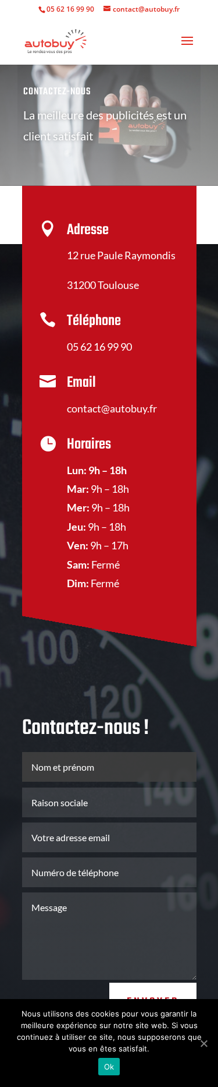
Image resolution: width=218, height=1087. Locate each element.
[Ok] (203, 1043)
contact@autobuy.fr (112, 408)
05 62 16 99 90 (70, 9)
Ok (109, 1066)
